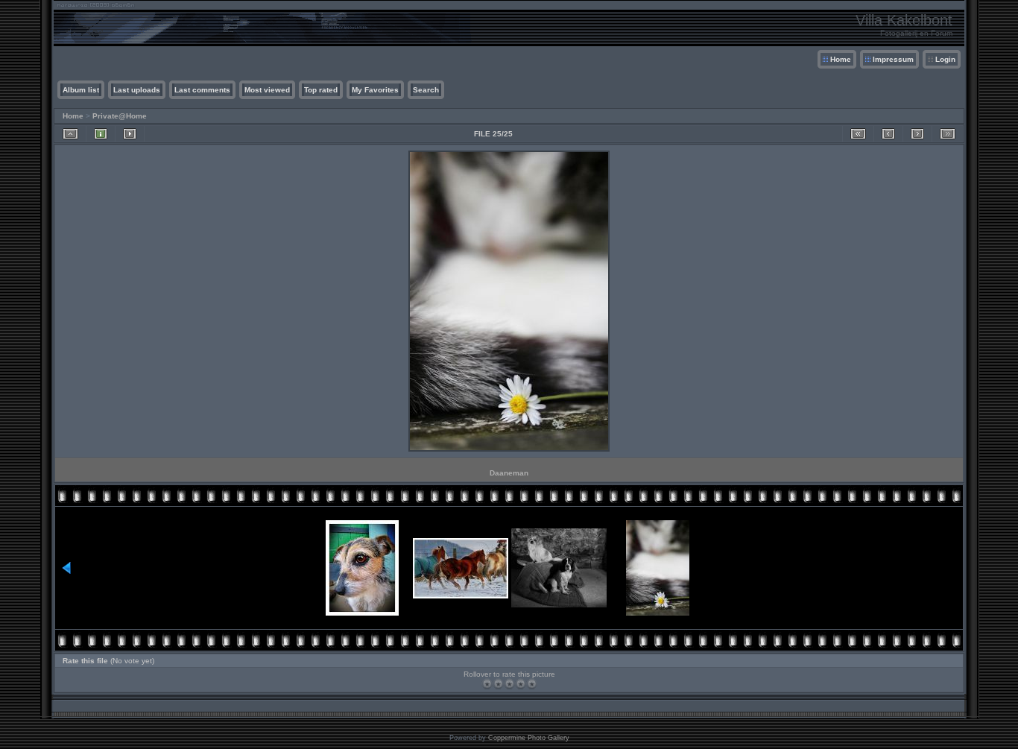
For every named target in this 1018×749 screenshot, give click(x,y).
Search (426, 90)
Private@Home (119, 116)
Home (840, 59)
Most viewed (267, 90)
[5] (531, 683)
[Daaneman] (509, 450)
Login (945, 59)
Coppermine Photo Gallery (528, 738)
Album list (81, 90)
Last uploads (136, 90)
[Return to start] (858, 134)
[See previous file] (888, 134)
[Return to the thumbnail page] (70, 134)
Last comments (202, 90)
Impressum (893, 59)
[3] (509, 683)
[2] (498, 683)
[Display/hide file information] (100, 134)
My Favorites (375, 90)
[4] (520, 683)
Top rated (321, 90)
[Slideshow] (130, 134)
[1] (487, 683)
